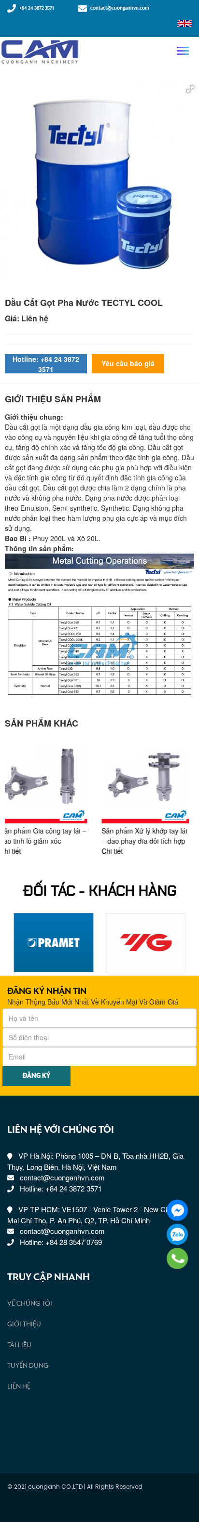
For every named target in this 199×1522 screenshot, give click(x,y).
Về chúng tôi (29, 1303)
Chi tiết (15, 851)
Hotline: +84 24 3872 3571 (46, 364)
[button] (190, 89)
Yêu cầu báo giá (128, 363)
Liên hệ (18, 1386)
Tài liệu (19, 1345)
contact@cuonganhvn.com (119, 8)
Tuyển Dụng (27, 1366)
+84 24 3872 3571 (36, 8)
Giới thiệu (24, 1324)
